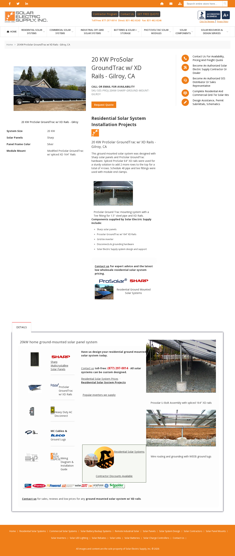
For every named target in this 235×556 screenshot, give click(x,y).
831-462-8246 (154, 20)
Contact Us (127, 14)
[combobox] (206, 4)
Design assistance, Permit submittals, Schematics (208, 102)
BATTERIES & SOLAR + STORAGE (125, 31)
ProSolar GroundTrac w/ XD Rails (66, 390)
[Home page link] (28, 16)
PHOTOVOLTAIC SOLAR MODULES (156, 31)
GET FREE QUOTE (148, 14)
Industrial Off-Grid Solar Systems (92, 31)
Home (13, 31)
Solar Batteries (132, 538)
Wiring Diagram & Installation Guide (67, 463)
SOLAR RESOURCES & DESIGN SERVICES (212, 31)
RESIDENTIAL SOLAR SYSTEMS (31, 31)
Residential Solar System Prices (99, 378)
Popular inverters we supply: (99, 395)
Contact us (87, 368)
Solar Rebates (99, 538)
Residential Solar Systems (129, 451)
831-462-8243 (133, 20)
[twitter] (17, 3)
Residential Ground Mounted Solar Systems (134, 291)
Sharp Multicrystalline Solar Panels (59, 365)
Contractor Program (105, 14)
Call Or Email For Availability (113, 86)
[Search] (225, 3)
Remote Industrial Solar (127, 531)
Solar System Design (169, 531)
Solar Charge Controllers (156, 538)
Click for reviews (207, 21)
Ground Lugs (58, 439)
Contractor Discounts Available (114, 476)
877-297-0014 (109, 20)
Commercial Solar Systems (60, 31)
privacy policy (222, 21)
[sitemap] (179, 3)
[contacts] (170, 3)
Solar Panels (149, 531)
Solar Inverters (58, 538)
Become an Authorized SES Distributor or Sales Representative (209, 82)
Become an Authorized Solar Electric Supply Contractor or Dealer (210, 69)
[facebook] (9, 3)
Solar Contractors (193, 531)
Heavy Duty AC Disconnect (63, 413)
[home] (161, 3)
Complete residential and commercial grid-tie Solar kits (211, 93)
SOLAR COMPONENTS (183, 31)
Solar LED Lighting (79, 538)
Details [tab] (21, 327)
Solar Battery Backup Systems (96, 531)
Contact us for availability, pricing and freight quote (208, 58)
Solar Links (115, 538)
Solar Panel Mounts (216, 531)
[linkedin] (26, 3)
